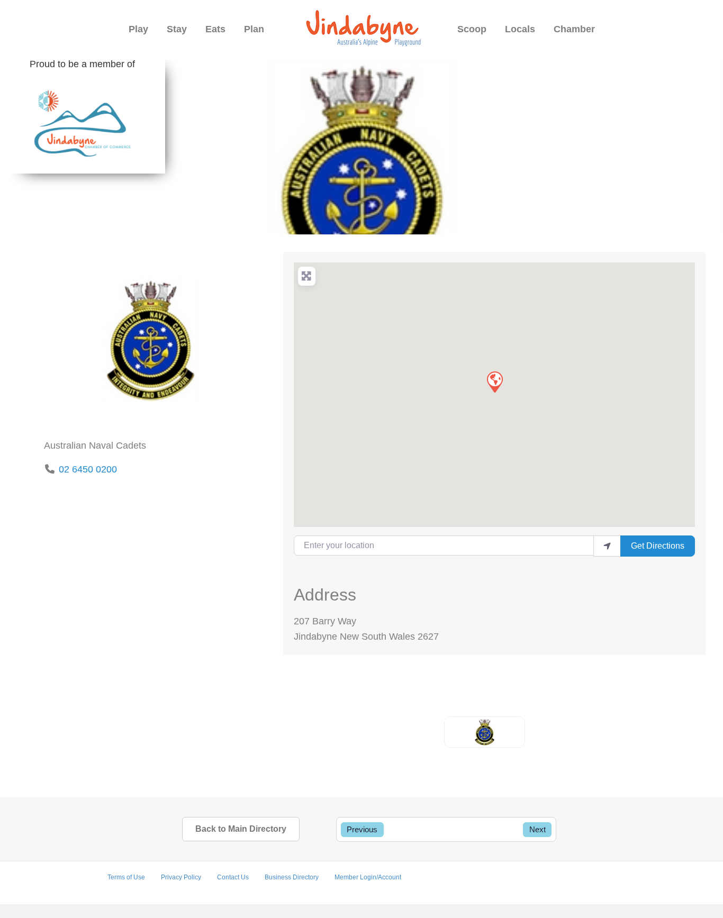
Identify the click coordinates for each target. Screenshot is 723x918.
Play (138, 29)
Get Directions (657, 545)
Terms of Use (126, 877)
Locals (520, 29)
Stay (177, 29)
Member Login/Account (368, 877)
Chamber (574, 29)
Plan (254, 29)
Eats (215, 29)
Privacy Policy (181, 877)
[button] (494, 381)
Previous (362, 829)
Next (537, 829)
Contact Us (233, 877)
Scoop (471, 29)
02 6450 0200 (88, 469)
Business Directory (292, 877)
